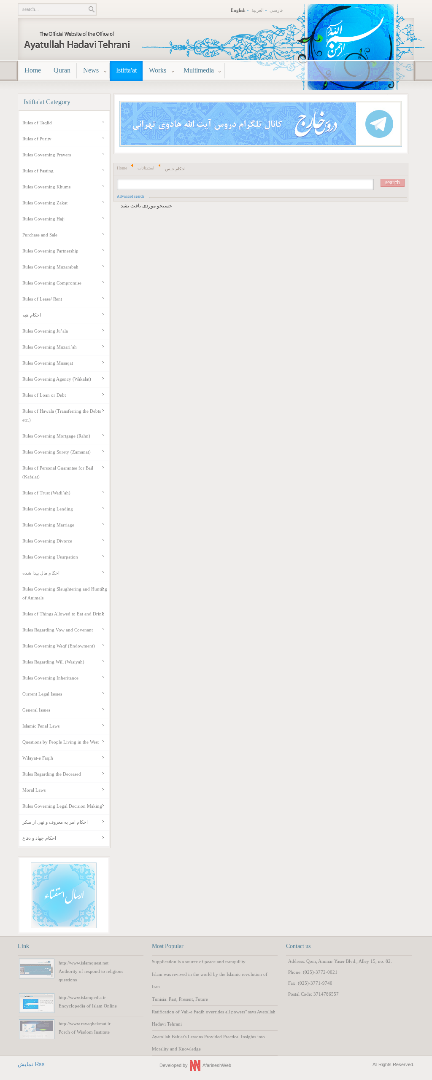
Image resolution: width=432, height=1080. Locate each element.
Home (122, 168)
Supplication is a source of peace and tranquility (199, 961)
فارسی (276, 10)
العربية (257, 10)
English (238, 10)
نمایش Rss (31, 1064)
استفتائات (146, 168)
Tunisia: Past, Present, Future (180, 999)
